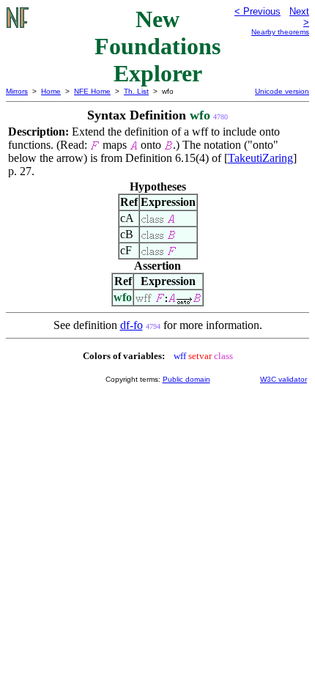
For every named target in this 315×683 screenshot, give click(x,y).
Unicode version (282, 91)
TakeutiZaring (260, 158)
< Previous (257, 11)
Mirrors (17, 91)
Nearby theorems (280, 32)
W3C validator (283, 379)
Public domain (186, 379)
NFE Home (92, 91)
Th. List (136, 91)
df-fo (131, 325)
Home (51, 91)
